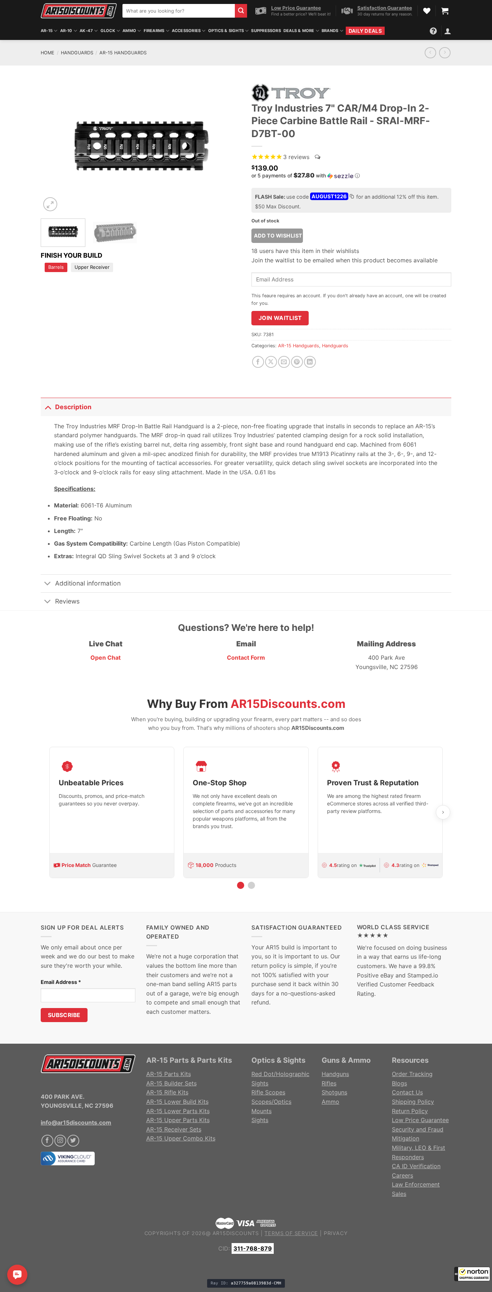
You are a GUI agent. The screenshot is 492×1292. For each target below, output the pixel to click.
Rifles (329, 1083)
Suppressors (266, 30)
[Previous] (53, 146)
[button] (472, 1274)
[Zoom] (50, 204)
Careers (402, 1175)
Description (73, 407)
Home (47, 52)
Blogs (399, 1083)
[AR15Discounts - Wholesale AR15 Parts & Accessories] (79, 10)
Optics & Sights (226, 30)
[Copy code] (351, 197)
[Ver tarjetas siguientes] (443, 812)
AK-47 (86, 30)
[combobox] (178, 11)
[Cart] (444, 11)
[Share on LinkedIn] (310, 362)
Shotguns (334, 1092)
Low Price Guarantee (420, 1120)
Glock (107, 30)
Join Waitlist (280, 318)
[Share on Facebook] (258, 362)
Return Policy (410, 1111)
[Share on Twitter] (271, 362)
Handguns (335, 1074)
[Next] (227, 146)
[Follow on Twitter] (73, 1141)
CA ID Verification (416, 1166)
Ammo (129, 30)
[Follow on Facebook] (47, 1141)
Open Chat (105, 657)
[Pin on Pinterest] (297, 362)
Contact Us (407, 1092)
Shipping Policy (413, 1101)
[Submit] (241, 11)
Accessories (186, 30)
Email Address (61, 982)
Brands (330, 30)
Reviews (67, 601)
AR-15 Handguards (123, 52)
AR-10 (66, 30)
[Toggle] (48, 407)
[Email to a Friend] (284, 362)
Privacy (336, 1233)
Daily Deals (365, 31)
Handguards (77, 52)
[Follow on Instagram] (60, 1141)
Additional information (88, 583)
